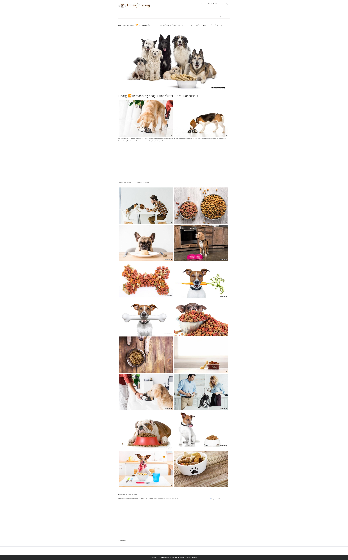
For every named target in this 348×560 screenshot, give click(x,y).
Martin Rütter (123, 540)
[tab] (125, 182)
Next (227, 17)
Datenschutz (188, 557)
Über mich (182, 557)
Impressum (194, 557)
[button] (226, 4)
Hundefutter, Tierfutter (125, 182)
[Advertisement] (172, 157)
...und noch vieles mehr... (143, 182)
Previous (222, 17)
